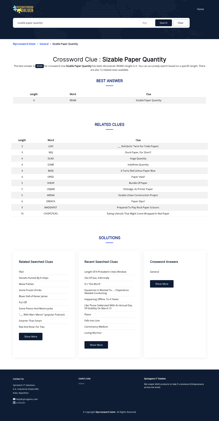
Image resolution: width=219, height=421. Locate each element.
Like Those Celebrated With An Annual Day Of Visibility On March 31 (108, 307)
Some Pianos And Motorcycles (36, 308)
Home (200, 9)
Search (163, 22)
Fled (21, 271)
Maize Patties (26, 284)
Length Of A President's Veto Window (105, 271)
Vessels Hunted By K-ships (33, 277)
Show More (30, 336)
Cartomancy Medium (96, 326)
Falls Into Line (92, 320)
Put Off (23, 302)
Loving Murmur (93, 332)
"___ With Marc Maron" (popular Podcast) (42, 314)
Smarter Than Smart (30, 320)
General (44, 44)
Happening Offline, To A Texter (101, 299)
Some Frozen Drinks (30, 290)
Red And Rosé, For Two (32, 326)
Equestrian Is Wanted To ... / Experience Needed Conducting (106, 292)
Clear (181, 22)
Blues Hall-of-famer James (33, 296)
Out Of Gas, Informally (96, 277)
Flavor (87, 314)
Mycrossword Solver (24, 44)
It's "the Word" (92, 284)
